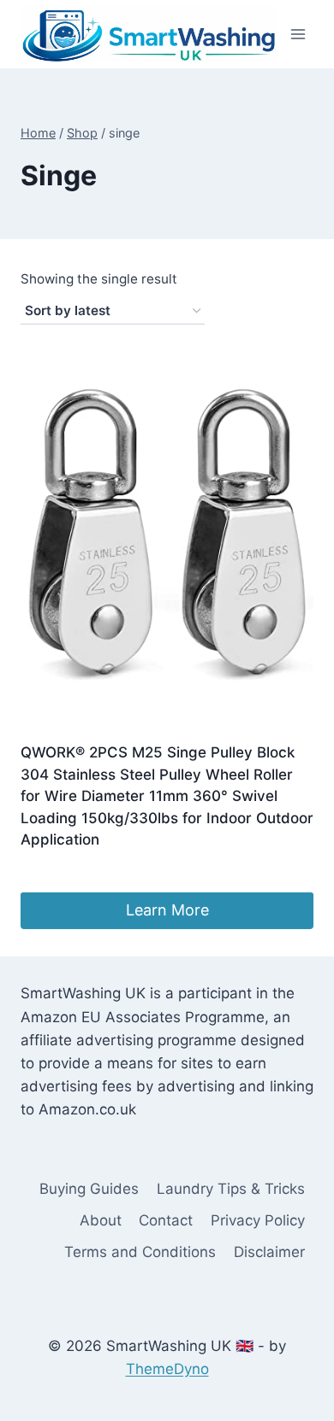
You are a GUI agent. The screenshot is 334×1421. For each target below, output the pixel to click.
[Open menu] (297, 33)
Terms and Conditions (140, 1251)
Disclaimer (269, 1251)
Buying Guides (89, 1188)
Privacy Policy (258, 1220)
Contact (166, 1220)
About (101, 1220)
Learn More (167, 910)
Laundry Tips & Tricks (231, 1188)
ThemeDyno (167, 1368)
